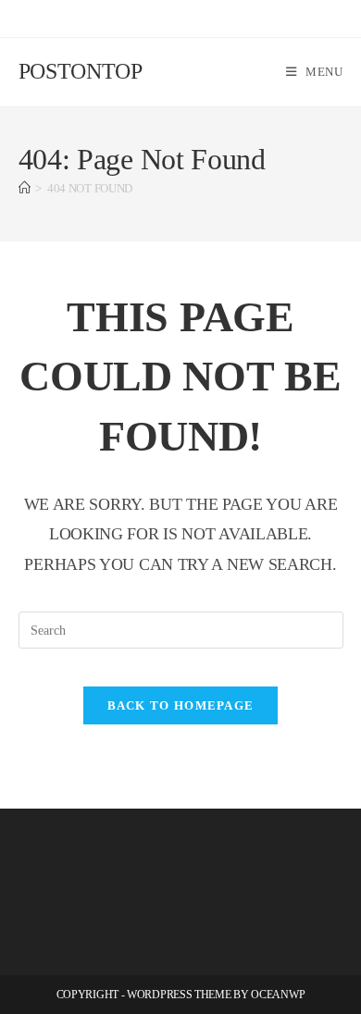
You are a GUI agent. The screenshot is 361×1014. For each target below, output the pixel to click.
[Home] (25, 188)
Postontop (81, 71)
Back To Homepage (181, 705)
